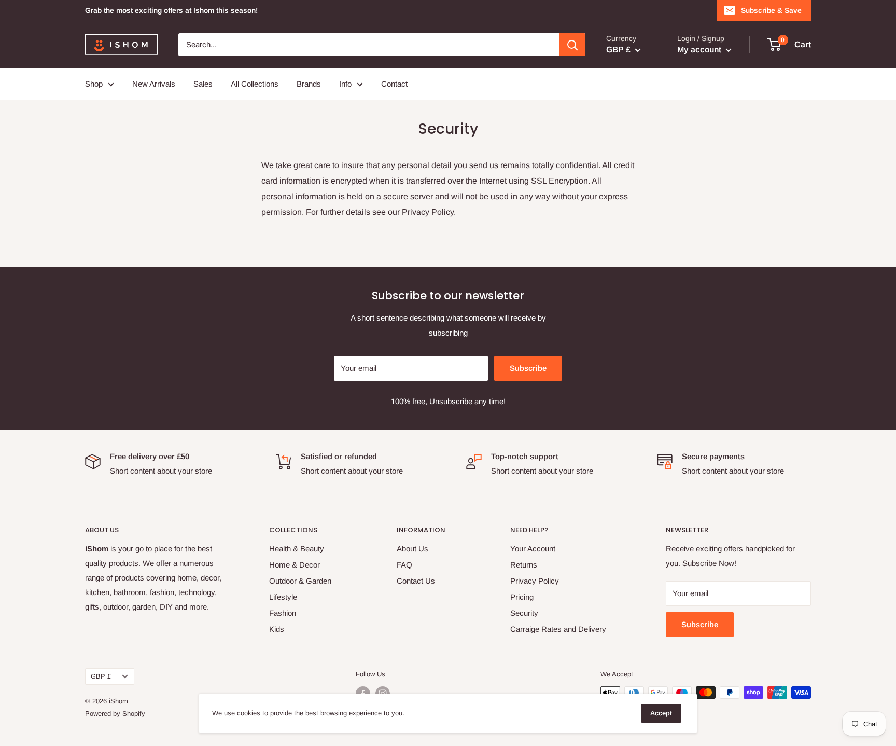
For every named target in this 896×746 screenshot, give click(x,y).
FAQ (404, 564)
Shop (94, 83)
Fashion (282, 613)
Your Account (532, 548)
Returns (523, 564)
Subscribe (528, 368)
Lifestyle (283, 596)
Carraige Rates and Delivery (558, 629)
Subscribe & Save (771, 10)
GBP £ (101, 676)
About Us (412, 548)
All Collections (254, 83)
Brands (309, 83)
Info (345, 83)
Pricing (522, 596)
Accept (661, 713)
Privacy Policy (534, 580)
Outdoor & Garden (300, 580)
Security (524, 613)
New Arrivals (153, 83)
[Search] (572, 44)
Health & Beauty (296, 548)
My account (700, 49)
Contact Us (416, 580)
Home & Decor (294, 564)
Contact (394, 83)
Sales (203, 83)
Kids (276, 629)
